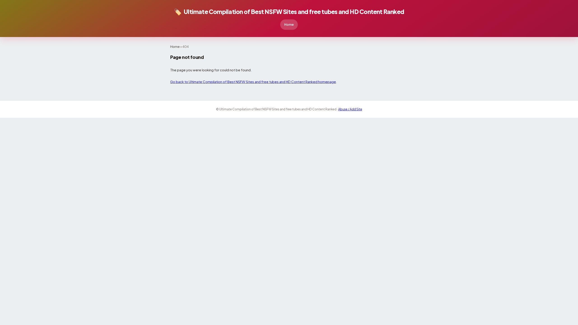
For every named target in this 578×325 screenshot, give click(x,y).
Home (289, 24)
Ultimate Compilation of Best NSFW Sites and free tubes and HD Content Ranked (289, 12)
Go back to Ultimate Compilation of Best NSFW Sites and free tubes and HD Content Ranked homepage (253, 81)
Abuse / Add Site (350, 109)
